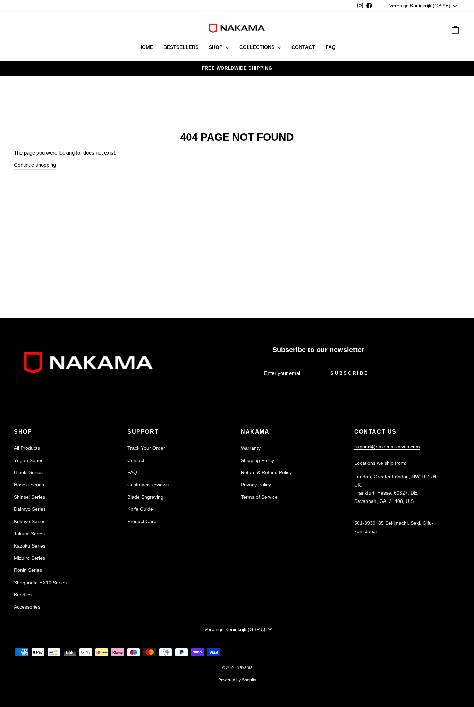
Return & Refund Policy (266, 472)
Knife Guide (140, 509)
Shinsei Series (29, 497)
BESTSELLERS (180, 47)
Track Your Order (146, 448)
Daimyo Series (30, 509)
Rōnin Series (28, 570)
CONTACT (303, 47)
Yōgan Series (28, 460)
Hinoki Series (28, 472)
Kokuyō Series (29, 521)
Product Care (141, 521)
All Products (27, 448)
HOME (145, 47)
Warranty (251, 448)
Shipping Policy (257, 460)
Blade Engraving (145, 497)
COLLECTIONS (257, 47)
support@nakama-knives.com (387, 446)
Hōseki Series (29, 484)
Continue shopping (35, 165)
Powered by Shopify (237, 680)
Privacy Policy (256, 484)
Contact (135, 460)
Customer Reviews (148, 484)
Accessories (27, 607)
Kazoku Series (29, 546)
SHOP (216, 47)
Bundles (23, 594)
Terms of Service (259, 497)
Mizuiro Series (29, 558)
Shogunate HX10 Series (40, 582)
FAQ (330, 47)
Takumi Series (29, 533)
